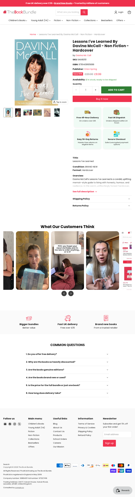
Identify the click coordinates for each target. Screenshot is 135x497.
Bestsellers (106, 20)
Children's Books (17, 20)
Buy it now (102, 99)
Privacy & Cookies (86, 427)
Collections (90, 20)
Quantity (77, 84)
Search (6, 464)
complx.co (19, 487)
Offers (120, 20)
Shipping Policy (85, 431)
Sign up (109, 443)
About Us (57, 427)
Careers (57, 442)
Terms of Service (86, 423)
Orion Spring (90, 69)
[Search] (84, 12)
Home (33, 34)
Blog (55, 423)
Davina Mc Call (83, 55)
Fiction (57, 20)
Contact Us (58, 431)
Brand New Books (63, 3)
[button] (119, 12)
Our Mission (58, 446)
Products (57, 435)
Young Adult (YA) (40, 20)
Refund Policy (84, 435)
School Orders (60, 439)
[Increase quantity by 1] (95, 90)
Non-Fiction (72, 20)
